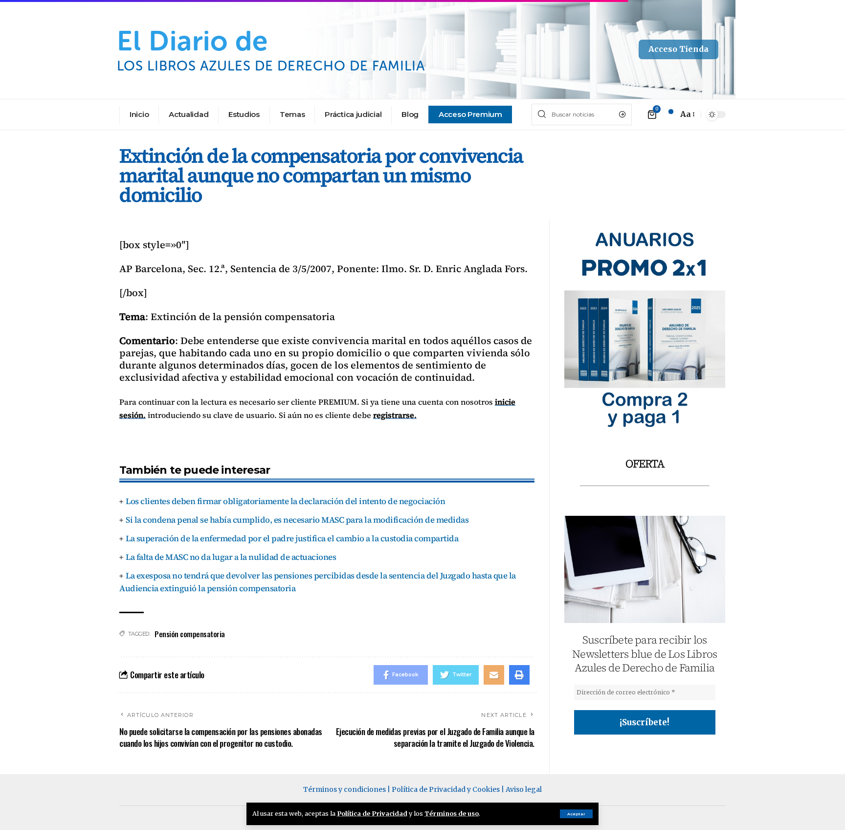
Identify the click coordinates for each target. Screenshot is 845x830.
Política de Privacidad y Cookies (446, 789)
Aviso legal (524, 789)
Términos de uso (451, 813)
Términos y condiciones (344, 789)
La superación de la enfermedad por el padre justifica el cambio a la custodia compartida (292, 538)
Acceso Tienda (678, 49)
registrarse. (395, 415)
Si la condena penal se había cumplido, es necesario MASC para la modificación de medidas (297, 520)
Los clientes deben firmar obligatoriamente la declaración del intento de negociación (285, 501)
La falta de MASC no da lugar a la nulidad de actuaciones (231, 557)
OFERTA (644, 463)
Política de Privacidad (372, 813)
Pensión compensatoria (190, 633)
